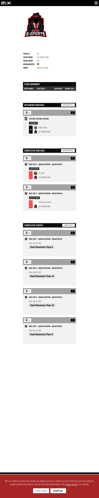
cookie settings (41, 490)
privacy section (71, 484)
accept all (58, 490)
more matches (68, 105)
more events (68, 225)
